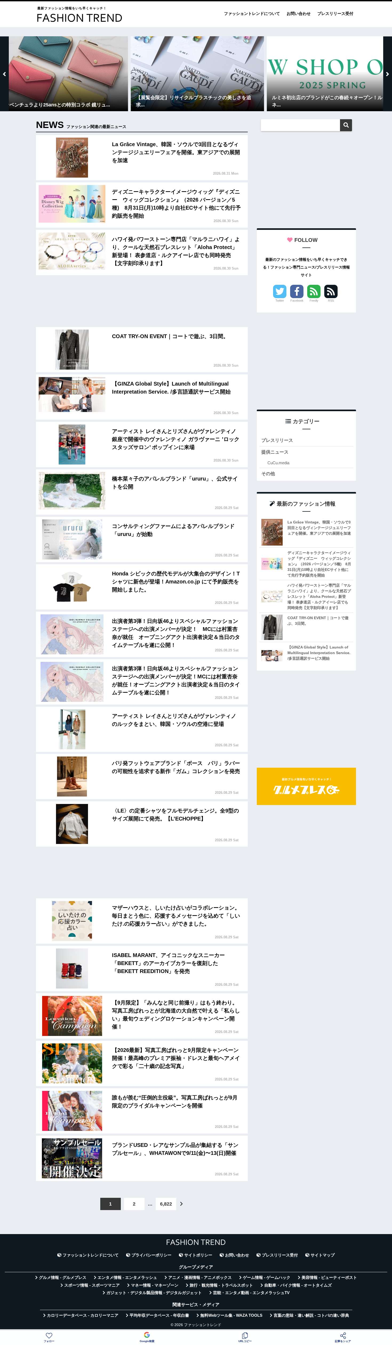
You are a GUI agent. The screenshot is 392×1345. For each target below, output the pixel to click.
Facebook (296, 300)
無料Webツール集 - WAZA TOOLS (231, 1315)
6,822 (166, 1204)
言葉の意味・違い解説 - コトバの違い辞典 (311, 1315)
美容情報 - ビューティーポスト (329, 1277)
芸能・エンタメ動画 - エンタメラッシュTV (251, 1293)
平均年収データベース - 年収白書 (159, 1315)
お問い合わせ (299, 13)
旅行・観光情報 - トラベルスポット (221, 1285)
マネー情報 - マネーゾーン (154, 1285)
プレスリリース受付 (335, 13)
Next (387, 73)
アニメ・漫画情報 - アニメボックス (200, 1277)
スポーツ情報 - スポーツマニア (92, 1285)
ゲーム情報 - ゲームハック (266, 1277)
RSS (331, 300)
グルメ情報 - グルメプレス (62, 1277)
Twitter (279, 300)
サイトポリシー (198, 1255)
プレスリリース (277, 440)
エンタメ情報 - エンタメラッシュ (127, 1277)
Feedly (314, 300)
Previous (4, 73)
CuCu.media (278, 463)
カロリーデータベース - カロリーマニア (82, 1315)
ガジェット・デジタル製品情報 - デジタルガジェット (154, 1293)
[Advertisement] (142, 302)
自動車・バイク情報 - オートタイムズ (298, 1285)
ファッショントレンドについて (252, 13)
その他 (268, 473)
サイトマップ (323, 1255)
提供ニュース (275, 452)
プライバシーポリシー (151, 1255)
